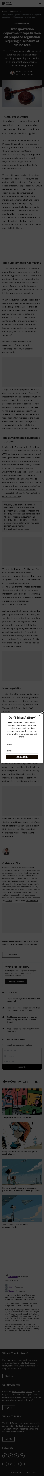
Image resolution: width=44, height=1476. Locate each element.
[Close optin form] (39, 716)
